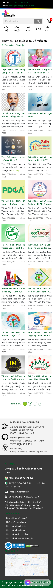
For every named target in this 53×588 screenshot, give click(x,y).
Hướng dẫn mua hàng (16, 522)
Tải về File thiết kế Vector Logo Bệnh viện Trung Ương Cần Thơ (40, 291)
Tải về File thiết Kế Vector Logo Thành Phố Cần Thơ (13, 247)
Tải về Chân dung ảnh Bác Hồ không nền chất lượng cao (13, 116)
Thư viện (20, 45)
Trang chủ (8, 45)
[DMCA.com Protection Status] (32, 545)
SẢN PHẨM (17, 29)
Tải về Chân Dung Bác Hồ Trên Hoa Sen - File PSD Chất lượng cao (40, 72)
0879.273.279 (15, 497)
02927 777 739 (20, 2)
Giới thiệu (7, 29)
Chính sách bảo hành (15, 530)
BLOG (38, 29)
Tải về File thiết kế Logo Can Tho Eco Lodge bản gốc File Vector (40, 247)
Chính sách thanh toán (16, 526)
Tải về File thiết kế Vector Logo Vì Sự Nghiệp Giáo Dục (13, 335)
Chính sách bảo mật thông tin (19, 538)
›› (40, 403)
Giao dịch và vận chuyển (17, 518)
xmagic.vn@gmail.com (21, 5)
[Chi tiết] (15, 170)
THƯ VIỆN (27, 29)
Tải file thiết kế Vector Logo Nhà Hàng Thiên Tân (40, 379)
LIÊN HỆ (47, 29)
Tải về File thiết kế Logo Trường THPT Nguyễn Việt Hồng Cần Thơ (40, 204)
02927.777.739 (31, 497)
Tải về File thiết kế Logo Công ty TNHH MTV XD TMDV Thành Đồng (40, 160)
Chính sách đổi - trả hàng (17, 534)
